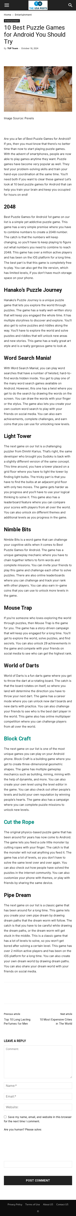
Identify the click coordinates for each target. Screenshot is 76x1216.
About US (48, 1204)
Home (7, 14)
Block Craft (17, 739)
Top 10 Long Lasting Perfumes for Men (17, 1021)
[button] (6, 5)
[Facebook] (8, 57)
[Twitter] (17, 57)
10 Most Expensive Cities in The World (56, 1021)
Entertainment (23, 14)
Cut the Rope (19, 822)
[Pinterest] (26, 57)
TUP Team (12, 48)
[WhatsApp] (35, 57)
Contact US (62, 1204)
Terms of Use (32, 1204)
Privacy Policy (15, 1204)
